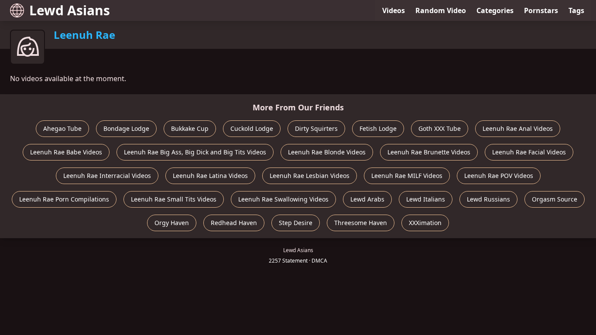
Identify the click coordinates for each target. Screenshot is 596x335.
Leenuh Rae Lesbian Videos (309, 175)
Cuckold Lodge (251, 128)
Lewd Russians (488, 199)
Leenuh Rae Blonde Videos (327, 152)
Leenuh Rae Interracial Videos (107, 175)
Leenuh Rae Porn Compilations (64, 199)
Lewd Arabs (367, 199)
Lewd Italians (425, 199)
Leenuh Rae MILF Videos (406, 175)
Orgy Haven (171, 223)
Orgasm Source (554, 199)
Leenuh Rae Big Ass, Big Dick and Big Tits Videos (195, 152)
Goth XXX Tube (439, 128)
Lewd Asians (69, 10)
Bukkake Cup (190, 128)
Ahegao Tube (62, 128)
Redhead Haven (234, 223)
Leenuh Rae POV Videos (498, 175)
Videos (393, 10)
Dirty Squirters (316, 128)
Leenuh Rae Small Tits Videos (173, 199)
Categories (495, 10)
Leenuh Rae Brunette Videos (428, 152)
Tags (576, 10)
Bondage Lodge (126, 128)
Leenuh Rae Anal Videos (518, 128)
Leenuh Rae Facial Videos (529, 152)
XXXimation (425, 223)
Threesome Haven (360, 223)
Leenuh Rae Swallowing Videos (283, 199)
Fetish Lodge (378, 128)
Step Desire (295, 223)
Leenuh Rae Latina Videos (210, 175)
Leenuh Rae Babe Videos (66, 152)
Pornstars (541, 10)
